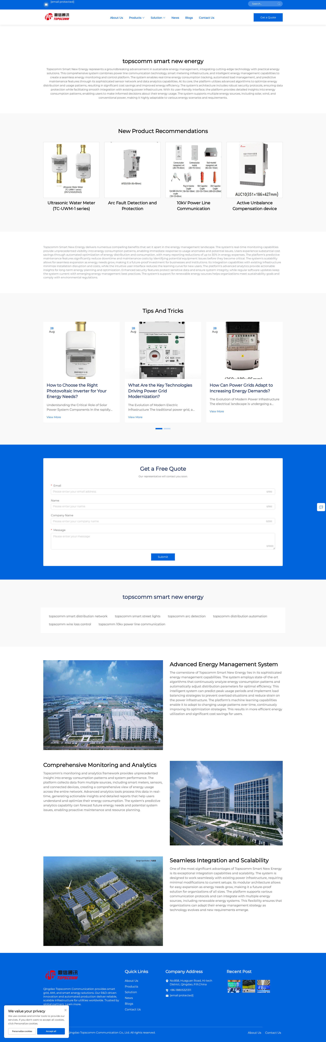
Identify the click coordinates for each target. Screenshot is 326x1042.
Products (135, 17)
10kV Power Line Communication (193, 205)
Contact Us (206, 17)
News (175, 17)
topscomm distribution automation (240, 616)
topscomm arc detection (187, 616)
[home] (57, 17)
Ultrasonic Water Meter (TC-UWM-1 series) (71, 205)
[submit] (279, 3)
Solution (156, 17)
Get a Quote (268, 17)
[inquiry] (321, 507)
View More (54, 417)
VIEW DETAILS (71, 169)
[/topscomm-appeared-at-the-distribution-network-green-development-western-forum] (234, 986)
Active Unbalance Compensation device (255, 205)
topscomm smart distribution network (78, 616)
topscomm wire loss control (70, 624)
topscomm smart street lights (137, 616)
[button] (159, 428)
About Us (116, 17)
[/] (61, 975)
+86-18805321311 (180, 990)
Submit (163, 557)
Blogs (189, 17)
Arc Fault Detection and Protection (132, 205)
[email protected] (62, 1)
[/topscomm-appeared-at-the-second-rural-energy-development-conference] (248, 986)
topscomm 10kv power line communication (132, 624)
